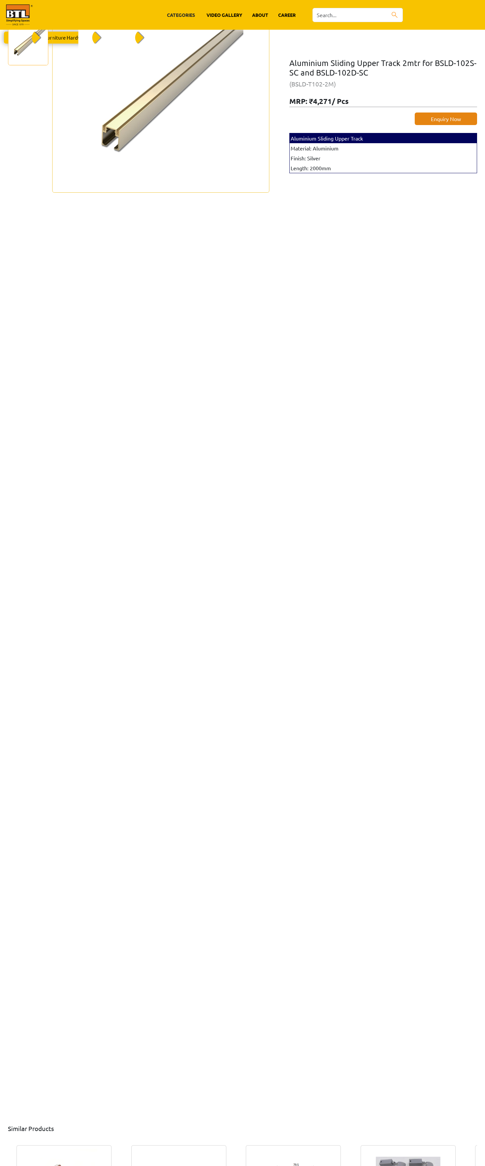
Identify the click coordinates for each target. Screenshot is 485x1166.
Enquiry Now (446, 118)
